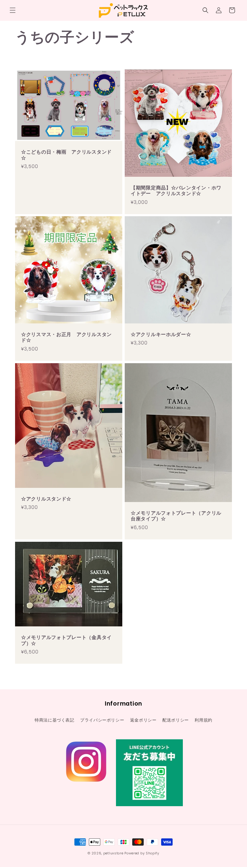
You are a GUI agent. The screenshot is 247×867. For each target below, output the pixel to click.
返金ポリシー (143, 720)
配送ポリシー (175, 720)
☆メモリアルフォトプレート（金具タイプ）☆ (66, 641)
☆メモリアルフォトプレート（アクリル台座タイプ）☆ (176, 516)
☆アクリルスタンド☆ (46, 499)
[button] (12, 10)
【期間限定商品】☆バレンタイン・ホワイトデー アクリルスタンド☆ (176, 191)
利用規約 (203, 720)
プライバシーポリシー (102, 720)
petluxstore (113, 853)
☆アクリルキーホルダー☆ (161, 334)
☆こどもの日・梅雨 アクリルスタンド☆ (66, 155)
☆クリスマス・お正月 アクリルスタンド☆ (66, 337)
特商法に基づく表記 (54, 720)
